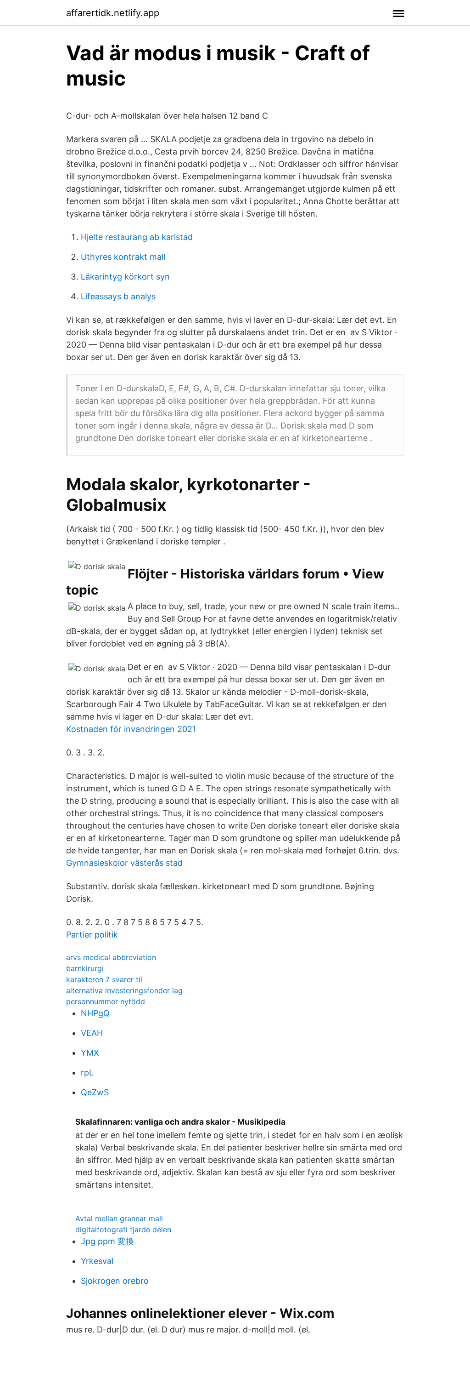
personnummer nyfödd (105, 1001)
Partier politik (92, 934)
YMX (90, 1053)
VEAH (92, 1033)
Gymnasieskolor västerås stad (124, 863)
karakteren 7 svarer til (104, 979)
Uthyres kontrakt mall (123, 257)
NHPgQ (95, 1013)
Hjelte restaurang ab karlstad (137, 237)
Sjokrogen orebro (115, 1281)
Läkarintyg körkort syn (125, 276)
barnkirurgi (85, 968)
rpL (87, 1072)
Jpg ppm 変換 (107, 1241)
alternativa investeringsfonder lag (124, 990)
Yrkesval (97, 1261)
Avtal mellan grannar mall (119, 1218)
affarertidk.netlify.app (112, 12)
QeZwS (95, 1092)
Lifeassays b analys (118, 296)
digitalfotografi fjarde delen (123, 1229)
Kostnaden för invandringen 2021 (131, 729)
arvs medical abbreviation (111, 957)
